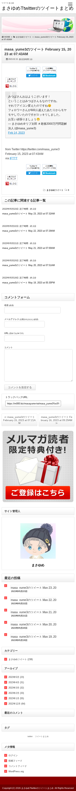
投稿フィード (15, 760)
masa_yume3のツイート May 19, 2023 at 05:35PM (28, 282)
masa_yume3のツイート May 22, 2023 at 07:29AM (28, 230)
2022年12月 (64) (16, 703)
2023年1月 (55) (16, 698)
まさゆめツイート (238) (20, 659)
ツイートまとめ (42, 736)
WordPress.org (16, 771)
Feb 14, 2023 (16, 132)
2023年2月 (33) (16, 693)
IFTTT (13, 158)
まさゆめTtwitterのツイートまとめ (38, 8)
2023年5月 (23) (16, 677)
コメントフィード (17, 766)
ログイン (13, 755)
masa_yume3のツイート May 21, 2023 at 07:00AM (28, 248)
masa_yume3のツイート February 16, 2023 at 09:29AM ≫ (56, 420)
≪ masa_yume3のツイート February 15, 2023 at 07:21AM (19, 420)
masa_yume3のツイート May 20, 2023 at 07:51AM (28, 265)
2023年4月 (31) (16, 682)
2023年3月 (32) (16, 687)
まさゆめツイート (54, 190)
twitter (30, 736)
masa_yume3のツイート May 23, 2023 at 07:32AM (28, 213)
